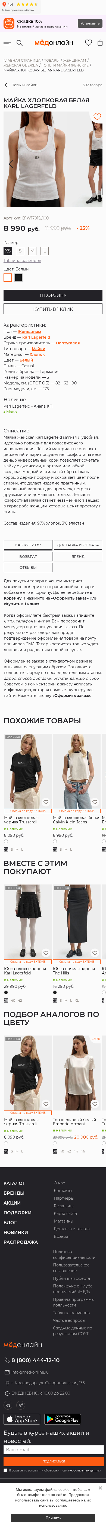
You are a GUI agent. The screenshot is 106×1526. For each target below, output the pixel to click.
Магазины (63, 1221)
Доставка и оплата (72, 1228)
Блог (10, 1222)
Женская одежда (21, 65)
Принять (53, 1518)
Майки (38, 348)
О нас (59, 1183)
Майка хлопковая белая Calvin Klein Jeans (76, 819)
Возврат (62, 1236)
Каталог (14, 1183)
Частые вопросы (69, 1320)
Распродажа (21, 1242)
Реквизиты (64, 1205)
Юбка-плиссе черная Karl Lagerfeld (25, 970)
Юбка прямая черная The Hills (74, 970)
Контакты (63, 1190)
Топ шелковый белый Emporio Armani (74, 1121)
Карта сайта (65, 1213)
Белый (26, 360)
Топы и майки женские (65, 65)
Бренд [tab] (78, 556)
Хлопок (37, 354)
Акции (12, 1203)
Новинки (16, 1232)
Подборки (18, 1212)
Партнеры (64, 1198)
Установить (90, 23)
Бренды (14, 1193)
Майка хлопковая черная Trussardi (21, 819)
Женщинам (74, 60)
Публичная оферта (71, 1278)
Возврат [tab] (28, 556)
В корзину (53, 295)
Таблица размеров (22, 260)
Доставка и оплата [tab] (78, 545)
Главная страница (22, 60)
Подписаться (54, 1461)
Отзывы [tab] (28, 567)
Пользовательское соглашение (71, 1268)
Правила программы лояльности (74, 1302)
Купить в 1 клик (53, 309)
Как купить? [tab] (28, 545)
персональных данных (84, 1470)
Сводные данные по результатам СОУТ (72, 1331)
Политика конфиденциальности (74, 1254)
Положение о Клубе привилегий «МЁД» (72, 1289)
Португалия (68, 343)
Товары (52, 60)
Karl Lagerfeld (36, 337)
